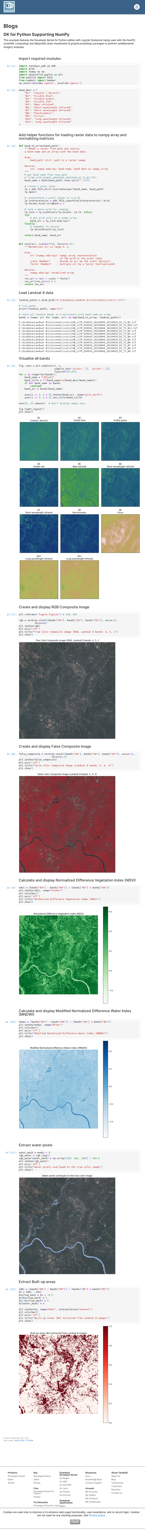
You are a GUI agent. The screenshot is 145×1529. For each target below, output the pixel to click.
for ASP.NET (66, 1485)
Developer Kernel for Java (46, 1506)
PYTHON (29, 1440)
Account (89, 1488)
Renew (37, 1483)
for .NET (64, 1482)
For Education (41, 1502)
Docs (88, 1476)
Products (12, 1472)
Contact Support (93, 1483)
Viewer (11, 1483)
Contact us (116, 1493)
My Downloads (92, 1502)
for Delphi (64, 1478)
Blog (113, 1479)
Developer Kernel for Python (44, 1492)
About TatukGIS (119, 1472)
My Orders (90, 1495)
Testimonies (117, 1483)
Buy (35, 1472)
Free (36, 1488)
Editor (10, 1479)
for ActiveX (65, 1495)
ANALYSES (19, 1440)
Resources (90, 1472)
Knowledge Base (93, 1479)
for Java (64, 1488)
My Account (91, 1492)
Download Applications (66, 1501)
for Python (65, 1492)
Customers (116, 1486)
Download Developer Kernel (68, 1473)
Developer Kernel (16, 1476)
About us (115, 1476)
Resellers (115, 1490)
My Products (91, 1498)
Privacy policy (97, 1515)
